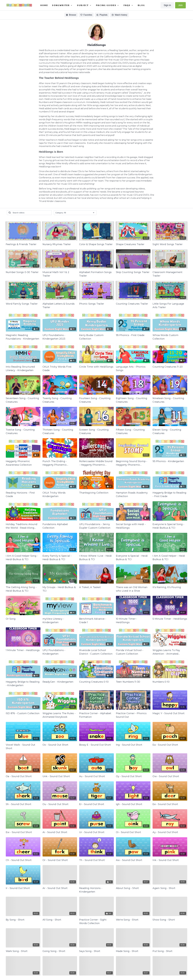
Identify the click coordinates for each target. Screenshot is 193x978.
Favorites (88, 15)
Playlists (103, 15)
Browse (72, 15)
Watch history (121, 15)
